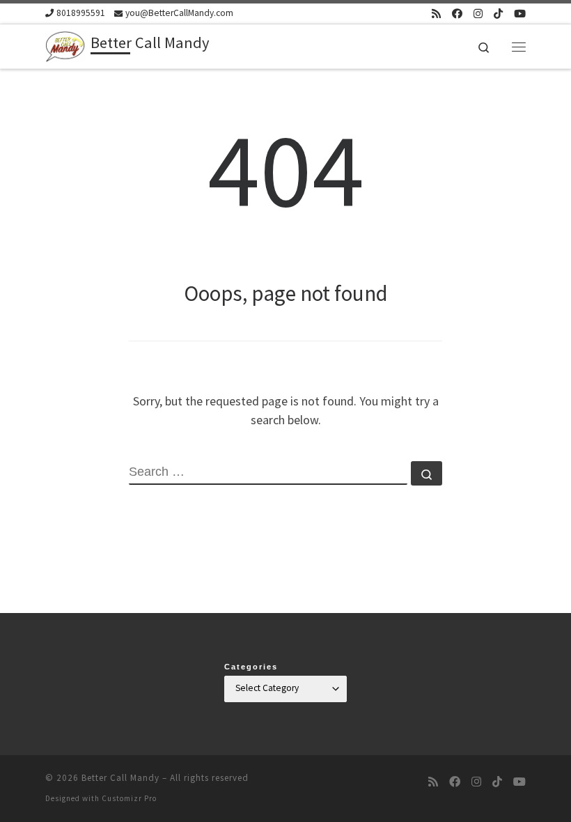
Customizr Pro (129, 798)
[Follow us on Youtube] (520, 14)
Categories (251, 666)
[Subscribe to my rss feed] (436, 14)
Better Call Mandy (120, 778)
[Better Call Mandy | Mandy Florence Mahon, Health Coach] (65, 44)
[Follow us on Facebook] (457, 14)
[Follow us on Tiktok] (498, 14)
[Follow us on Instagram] (478, 14)
